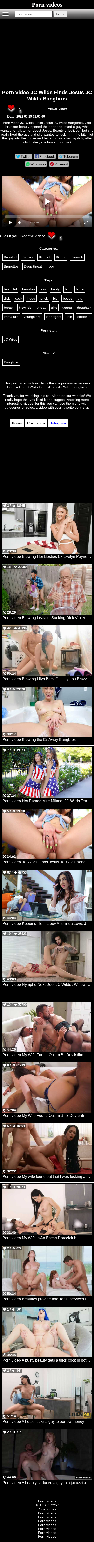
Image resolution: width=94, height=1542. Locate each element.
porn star (81, 407)
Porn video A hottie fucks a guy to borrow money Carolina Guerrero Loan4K (47, 1422)
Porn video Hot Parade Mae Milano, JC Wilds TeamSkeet (47, 801)
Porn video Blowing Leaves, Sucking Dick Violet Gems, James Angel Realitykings (47, 618)
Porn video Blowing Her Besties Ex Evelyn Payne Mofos (47, 556)
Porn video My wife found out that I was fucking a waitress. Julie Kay (47, 1177)
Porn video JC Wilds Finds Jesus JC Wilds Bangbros (47, 95)
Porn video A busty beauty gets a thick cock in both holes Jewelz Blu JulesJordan (47, 1360)
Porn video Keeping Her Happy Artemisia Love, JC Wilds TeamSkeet (47, 923)
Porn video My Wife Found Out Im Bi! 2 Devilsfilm (44, 1115)
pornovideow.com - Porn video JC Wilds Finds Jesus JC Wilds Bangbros (48, 385)
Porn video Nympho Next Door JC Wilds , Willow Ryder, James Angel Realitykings (47, 985)
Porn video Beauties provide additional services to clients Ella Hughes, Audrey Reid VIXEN (47, 1299)
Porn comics (47, 1509)
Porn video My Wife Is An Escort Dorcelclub (39, 1238)
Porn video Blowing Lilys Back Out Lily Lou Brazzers (47, 679)
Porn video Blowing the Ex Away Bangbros (39, 740)
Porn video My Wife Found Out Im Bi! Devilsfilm (42, 1055)
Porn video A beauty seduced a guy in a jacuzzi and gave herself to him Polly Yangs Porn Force (47, 1483)
